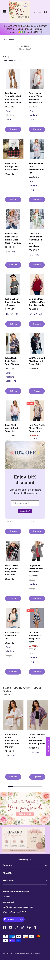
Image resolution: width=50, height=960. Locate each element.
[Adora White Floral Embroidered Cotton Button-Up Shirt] (13, 715)
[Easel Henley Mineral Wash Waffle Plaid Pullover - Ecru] (37, 79)
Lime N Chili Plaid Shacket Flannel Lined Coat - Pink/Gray (13, 238)
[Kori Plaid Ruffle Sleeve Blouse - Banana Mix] (37, 410)
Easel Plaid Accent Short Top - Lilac (11, 428)
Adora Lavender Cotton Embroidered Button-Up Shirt (37, 739)
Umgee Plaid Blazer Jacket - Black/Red (36, 568)
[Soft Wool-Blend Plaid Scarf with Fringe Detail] (37, 343)
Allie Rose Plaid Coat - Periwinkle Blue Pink (36, 168)
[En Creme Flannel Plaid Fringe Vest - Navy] (37, 618)
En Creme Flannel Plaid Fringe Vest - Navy (35, 637)
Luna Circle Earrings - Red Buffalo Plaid (12, 166)
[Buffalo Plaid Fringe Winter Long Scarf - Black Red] (13, 551)
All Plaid (11, 39)
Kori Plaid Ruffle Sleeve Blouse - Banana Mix (37, 428)
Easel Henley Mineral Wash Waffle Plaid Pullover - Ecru (36, 98)
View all (6, 694)
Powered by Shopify (33, 953)
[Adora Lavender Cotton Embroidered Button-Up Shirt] (37, 715)
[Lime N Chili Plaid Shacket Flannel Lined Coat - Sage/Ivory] (37, 219)
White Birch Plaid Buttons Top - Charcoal (12, 361)
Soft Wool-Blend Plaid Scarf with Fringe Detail (37, 361)
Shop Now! (25, 511)
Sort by (6, 56)
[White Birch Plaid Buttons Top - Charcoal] (13, 343)
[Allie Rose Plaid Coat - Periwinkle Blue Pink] (37, 149)
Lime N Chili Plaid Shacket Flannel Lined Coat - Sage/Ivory (35, 239)
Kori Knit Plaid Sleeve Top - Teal (12, 635)
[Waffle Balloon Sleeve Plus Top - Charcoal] (13, 284)
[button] (45, 11)
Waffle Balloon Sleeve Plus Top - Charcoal (13, 302)
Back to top (23, 860)
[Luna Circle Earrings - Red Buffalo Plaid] (13, 149)
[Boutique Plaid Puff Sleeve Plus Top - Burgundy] (37, 284)
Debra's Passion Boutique (16, 953)
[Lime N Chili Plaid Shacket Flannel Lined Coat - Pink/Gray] (13, 219)
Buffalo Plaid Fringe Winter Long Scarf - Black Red (11, 570)
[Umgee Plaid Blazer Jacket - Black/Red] (37, 551)
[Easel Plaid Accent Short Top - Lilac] (13, 410)
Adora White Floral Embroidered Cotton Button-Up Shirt (12, 740)
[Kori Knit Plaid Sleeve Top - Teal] (13, 618)
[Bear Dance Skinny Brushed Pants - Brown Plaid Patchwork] (13, 79)
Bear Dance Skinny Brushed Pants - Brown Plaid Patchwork (13, 98)
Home (5, 39)
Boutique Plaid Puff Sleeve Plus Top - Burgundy (37, 302)
